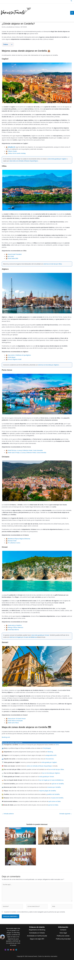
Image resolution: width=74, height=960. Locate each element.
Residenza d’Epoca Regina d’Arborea (19, 538)
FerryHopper (47, 748)
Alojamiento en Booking (37, 930)
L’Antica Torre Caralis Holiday (17, 153)
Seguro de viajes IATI (37, 939)
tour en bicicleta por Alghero (51, 773)
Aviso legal (63, 933)
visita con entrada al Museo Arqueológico (39, 766)
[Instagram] (5, 950)
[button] (71, 1)
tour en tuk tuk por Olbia (56, 769)
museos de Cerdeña (57, 798)
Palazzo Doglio (12, 151)
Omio (57, 744)
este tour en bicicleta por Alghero (48, 365)
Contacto (63, 930)
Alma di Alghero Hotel (14, 359)
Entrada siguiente (65, 813)
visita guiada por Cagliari (49, 762)
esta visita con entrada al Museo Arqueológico (23, 161)
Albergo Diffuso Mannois (15, 627)
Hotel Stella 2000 (13, 258)
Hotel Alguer (12, 357)
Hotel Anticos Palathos (15, 625)
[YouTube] (11, 950)
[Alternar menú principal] (72, 13)
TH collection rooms (14, 543)
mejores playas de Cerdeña (47, 791)
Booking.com (6, 737)
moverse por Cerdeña (54, 787)
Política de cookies (63, 936)
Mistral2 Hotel (12, 541)
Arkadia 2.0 (11, 147)
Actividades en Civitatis (37, 933)
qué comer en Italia (54, 801)
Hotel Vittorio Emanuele (15, 720)
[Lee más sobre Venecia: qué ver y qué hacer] (20, 836)
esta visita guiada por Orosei (40, 635)
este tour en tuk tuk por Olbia (52, 264)
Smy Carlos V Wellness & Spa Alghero (19, 355)
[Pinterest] (13, 950)
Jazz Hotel (11, 256)
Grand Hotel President (15, 254)
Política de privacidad (63, 939)
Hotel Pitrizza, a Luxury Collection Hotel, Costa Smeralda (25, 450)
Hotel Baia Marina (13, 629)
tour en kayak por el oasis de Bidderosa (51, 780)
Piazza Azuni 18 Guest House (17, 718)
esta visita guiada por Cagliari (57, 159)
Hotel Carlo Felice (13, 723)
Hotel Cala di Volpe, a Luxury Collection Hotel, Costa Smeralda (27, 452)
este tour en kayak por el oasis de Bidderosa (23, 637)
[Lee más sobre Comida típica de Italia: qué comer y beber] (20, 856)
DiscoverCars (50, 759)
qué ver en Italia (53, 805)
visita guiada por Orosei (46, 776)
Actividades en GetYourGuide (37, 936)
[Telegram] (16, 950)
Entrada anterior (8, 813)
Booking (50, 752)
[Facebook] (8, 950)
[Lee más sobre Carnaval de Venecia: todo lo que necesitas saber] (53, 836)
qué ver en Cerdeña (58, 783)
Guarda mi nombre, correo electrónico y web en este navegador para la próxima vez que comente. (34, 912)
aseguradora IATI (51, 755)
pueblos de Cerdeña (53, 794)
